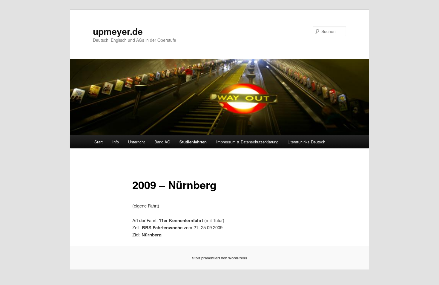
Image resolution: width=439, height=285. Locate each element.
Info (115, 142)
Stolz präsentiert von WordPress (219, 258)
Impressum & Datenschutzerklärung (247, 142)
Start (98, 142)
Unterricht (136, 142)
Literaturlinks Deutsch (306, 142)
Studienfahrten (193, 142)
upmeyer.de (118, 31)
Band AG (162, 142)
